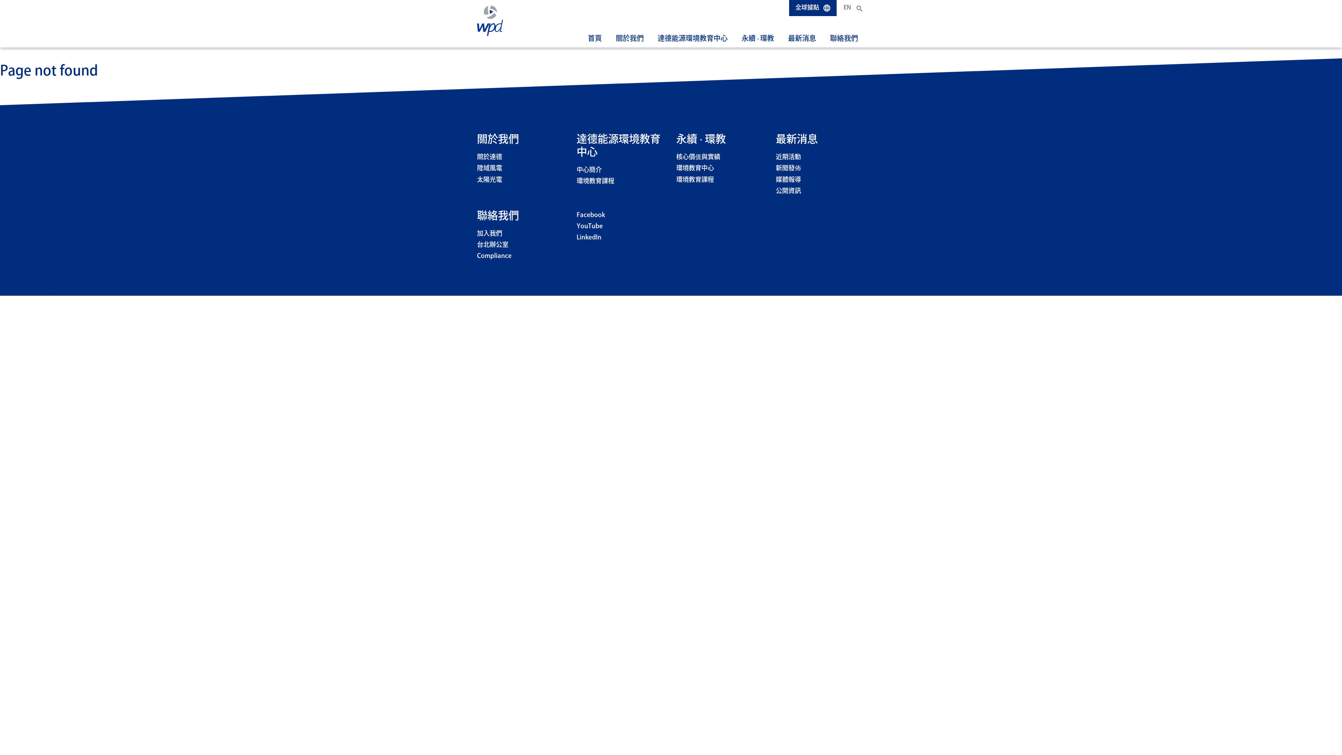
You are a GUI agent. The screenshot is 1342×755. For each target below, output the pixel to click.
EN (847, 7)
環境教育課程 (595, 181)
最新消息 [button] (802, 39)
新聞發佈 (788, 168)
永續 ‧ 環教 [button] (758, 39)
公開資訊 (788, 191)
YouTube (590, 226)
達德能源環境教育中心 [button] (693, 39)
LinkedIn (589, 237)
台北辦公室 (492, 245)
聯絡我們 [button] (844, 39)
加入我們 (489, 233)
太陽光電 (489, 180)
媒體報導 (788, 180)
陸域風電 (489, 168)
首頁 (595, 39)
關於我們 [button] (630, 39)
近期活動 (788, 157)
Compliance (494, 256)
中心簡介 (589, 170)
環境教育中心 (695, 168)
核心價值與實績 (698, 157)
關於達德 (489, 157)
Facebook (591, 215)
